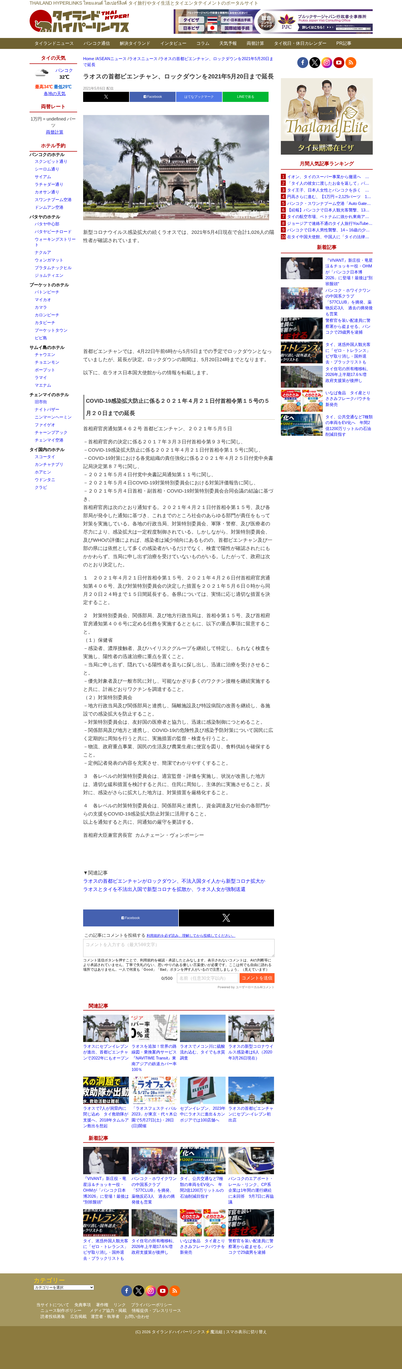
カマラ (41, 307)
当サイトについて (52, 1304)
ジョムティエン (49, 275)
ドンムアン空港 (49, 207)
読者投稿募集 (52, 1316)
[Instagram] (326, 62)
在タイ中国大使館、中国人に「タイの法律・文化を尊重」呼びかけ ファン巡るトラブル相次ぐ (329, 236)
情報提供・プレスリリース (156, 1310)
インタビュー (173, 43)
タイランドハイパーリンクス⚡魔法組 (187, 1331)
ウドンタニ (45, 479)
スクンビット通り (51, 161)
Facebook (154, 97)
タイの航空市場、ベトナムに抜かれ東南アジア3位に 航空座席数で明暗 (329, 216)
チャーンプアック (51, 432)
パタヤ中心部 (47, 224)
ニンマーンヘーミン (53, 417)
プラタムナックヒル (53, 267)
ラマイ (41, 377)
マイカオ (43, 299)
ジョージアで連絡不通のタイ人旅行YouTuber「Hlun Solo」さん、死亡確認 (329, 223)
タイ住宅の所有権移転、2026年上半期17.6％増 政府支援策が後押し (154, 1246)
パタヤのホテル (45, 216)
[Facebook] (302, 62)
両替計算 (255, 43)
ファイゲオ (45, 424)
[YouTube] (338, 62)
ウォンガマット (49, 260)
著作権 (102, 1304)
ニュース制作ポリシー (60, 1310)
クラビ (41, 487)
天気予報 (228, 43)
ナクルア (43, 252)
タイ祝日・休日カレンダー (300, 43)
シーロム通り (47, 169)
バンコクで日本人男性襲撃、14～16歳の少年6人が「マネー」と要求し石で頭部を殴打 (329, 230)
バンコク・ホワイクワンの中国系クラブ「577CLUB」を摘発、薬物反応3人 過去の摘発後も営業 (154, 1190)
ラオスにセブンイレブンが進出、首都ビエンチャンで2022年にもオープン (106, 1052)
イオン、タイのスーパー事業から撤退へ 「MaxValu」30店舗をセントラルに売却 (329, 176)
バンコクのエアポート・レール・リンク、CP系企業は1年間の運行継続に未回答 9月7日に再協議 (251, 1190)
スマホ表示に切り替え (246, 1331)
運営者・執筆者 (105, 1316)
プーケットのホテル (49, 284)
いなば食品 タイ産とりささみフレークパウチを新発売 (202, 1246)
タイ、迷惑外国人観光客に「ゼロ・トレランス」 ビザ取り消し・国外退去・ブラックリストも (349, 353)
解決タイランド (135, 43)
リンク (119, 1304)
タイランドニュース (54, 43)
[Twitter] (314, 62)
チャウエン (45, 354)
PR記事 (343, 43)
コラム (202, 43)
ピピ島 (41, 337)
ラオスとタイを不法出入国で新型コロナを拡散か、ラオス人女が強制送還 (164, 889)
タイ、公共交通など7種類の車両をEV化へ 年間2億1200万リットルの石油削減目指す (349, 425)
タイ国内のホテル (47, 449)
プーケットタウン (51, 330)
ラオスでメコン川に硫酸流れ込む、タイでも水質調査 (202, 1052)
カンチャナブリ (49, 464)
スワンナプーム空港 (53, 199)
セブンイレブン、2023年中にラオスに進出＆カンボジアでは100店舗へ (203, 1114)
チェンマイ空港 (49, 440)
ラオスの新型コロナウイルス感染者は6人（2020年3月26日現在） (250, 1052)
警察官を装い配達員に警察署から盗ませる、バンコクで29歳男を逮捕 (250, 1246)
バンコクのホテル (47, 154)
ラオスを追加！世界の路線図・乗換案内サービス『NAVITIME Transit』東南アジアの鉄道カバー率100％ (154, 1058)
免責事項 (82, 1304)
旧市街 (41, 401)
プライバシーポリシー (151, 1304)
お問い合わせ (137, 1316)
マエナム (43, 385)
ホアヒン (43, 472)
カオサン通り (47, 192)
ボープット (45, 369)
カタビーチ (45, 322)
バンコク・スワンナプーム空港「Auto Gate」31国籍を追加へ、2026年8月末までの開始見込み (329, 203)
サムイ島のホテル (47, 347)
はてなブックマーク (199, 97)
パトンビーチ (47, 292)
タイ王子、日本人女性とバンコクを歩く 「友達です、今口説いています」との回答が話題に (329, 190)
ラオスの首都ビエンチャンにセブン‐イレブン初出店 (250, 1114)
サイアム (43, 176)
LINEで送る (245, 97)
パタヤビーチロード (53, 231)
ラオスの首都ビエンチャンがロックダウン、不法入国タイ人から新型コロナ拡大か (174, 881)
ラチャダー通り (49, 184)
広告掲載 (78, 1316)
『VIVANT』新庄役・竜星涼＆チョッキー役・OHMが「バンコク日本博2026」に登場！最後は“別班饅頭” (106, 1190)
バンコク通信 (97, 43)
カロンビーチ (47, 315)
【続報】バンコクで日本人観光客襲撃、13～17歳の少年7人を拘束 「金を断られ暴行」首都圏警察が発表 (329, 210)
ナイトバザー (47, 409)
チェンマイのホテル (49, 394)
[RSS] (350, 62)
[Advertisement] (179, 296)
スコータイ (45, 456)
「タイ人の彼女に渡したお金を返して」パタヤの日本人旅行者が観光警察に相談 (329, 183)
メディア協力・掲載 (108, 1310)
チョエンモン (47, 362)
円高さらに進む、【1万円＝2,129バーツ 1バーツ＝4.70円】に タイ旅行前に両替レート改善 (329, 196)
